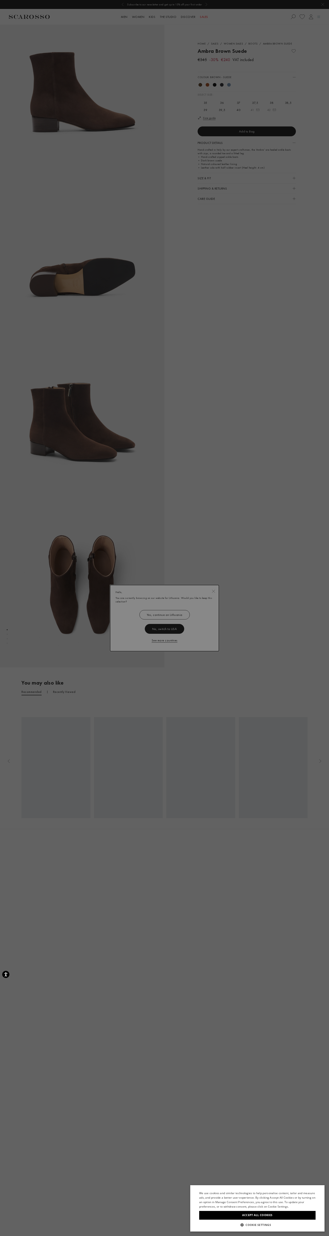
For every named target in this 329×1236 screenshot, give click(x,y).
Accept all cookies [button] (257, 1215)
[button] (257, 1225)
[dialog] (164, 618)
